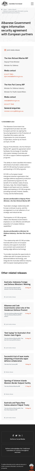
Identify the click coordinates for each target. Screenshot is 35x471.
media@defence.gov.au (12, 101)
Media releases (12, 9)
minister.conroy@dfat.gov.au (13, 111)
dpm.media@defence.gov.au (13, 76)
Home (5, 9)
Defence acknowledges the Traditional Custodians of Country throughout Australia (17, 450)
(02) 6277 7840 (9, 104)
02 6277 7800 (8, 74)
